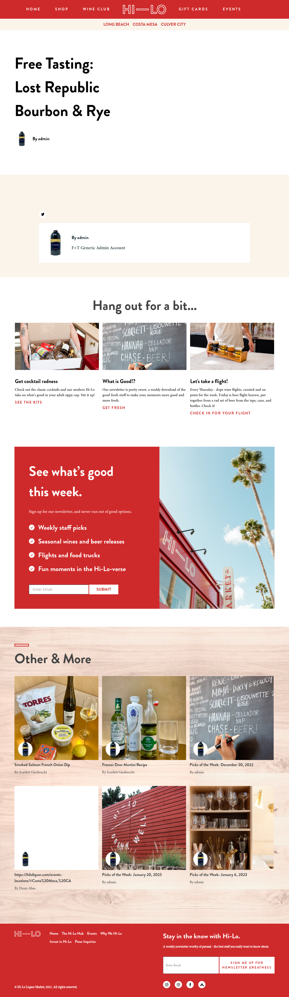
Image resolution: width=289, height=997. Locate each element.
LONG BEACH (116, 24)
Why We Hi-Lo (111, 933)
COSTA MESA (145, 24)
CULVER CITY (173, 24)
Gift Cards (193, 9)
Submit (103, 589)
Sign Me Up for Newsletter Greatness (247, 965)
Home (33, 9)
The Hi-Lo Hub (73, 933)
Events (232, 9)
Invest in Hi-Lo (60, 941)
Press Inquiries (85, 941)
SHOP (61, 9)
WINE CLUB (96, 9)
